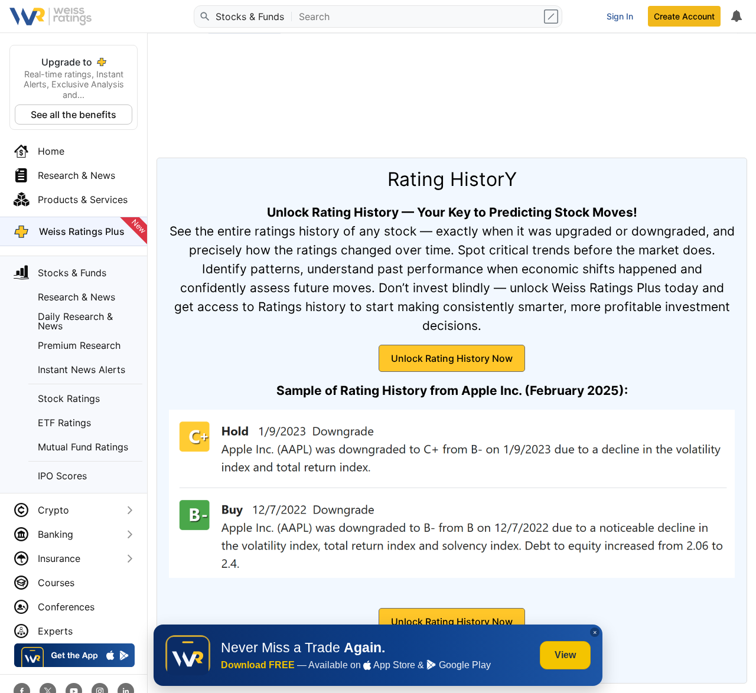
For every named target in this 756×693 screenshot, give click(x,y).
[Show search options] (552, 16)
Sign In (620, 16)
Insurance (59, 558)
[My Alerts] (736, 16)
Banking (55, 534)
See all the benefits (73, 114)
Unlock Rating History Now (452, 358)
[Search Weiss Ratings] (203, 16)
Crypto (53, 510)
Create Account (684, 16)
